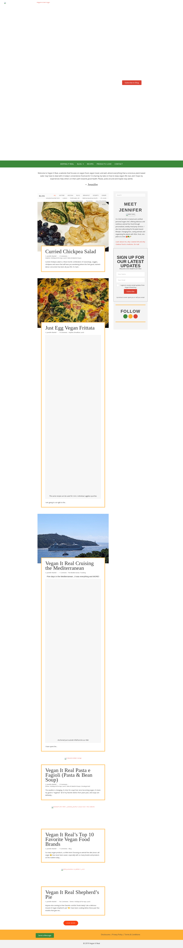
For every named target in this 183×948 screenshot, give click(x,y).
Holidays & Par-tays (53, 198)
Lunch (65, 198)
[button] (127, 78)
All (55, 195)
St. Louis (103, 198)
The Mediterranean (76, 201)
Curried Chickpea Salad (70, 251)
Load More (70, 923)
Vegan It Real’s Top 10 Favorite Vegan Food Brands (69, 839)
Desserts (95, 195)
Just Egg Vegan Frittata (70, 328)
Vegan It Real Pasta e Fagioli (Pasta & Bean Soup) (68, 775)
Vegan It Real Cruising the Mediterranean (69, 565)
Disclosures (105, 934)
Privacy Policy (117, 934)
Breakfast (86, 195)
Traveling (89, 201)
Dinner (104, 195)
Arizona (70, 195)
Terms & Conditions (132, 934)
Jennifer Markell (51, 256)
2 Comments (63, 256)
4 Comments (63, 332)
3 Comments (63, 784)
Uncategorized (101, 201)
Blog (78, 195)
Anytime (61, 195)
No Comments (64, 901)
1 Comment (63, 573)
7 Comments (63, 849)
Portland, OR (74, 198)
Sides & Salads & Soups (89, 198)
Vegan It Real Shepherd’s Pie (72, 894)
